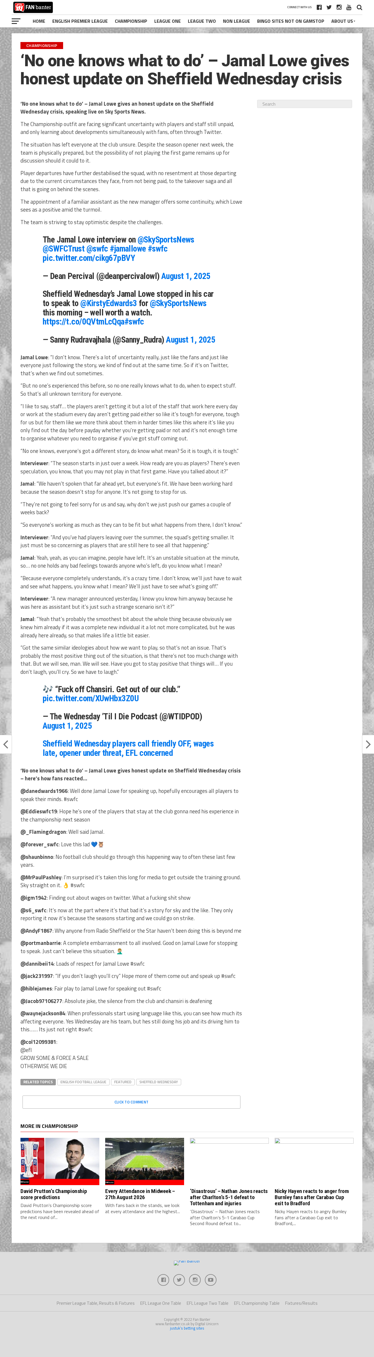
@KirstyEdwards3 (108, 303)
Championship (131, 21)
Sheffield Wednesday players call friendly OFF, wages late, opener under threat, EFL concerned (128, 748)
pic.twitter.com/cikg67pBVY (89, 258)
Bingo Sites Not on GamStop (290, 21)
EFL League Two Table (207, 1303)
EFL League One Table (160, 1303)
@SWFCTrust (63, 249)
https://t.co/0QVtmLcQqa (83, 322)
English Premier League (80, 21)
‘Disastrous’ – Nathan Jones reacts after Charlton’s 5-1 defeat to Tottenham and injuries (229, 1197)
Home (39, 21)
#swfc (157, 249)
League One (167, 21)
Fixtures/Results (301, 1303)
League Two (202, 21)
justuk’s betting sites (187, 1328)
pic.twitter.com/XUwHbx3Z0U (90, 698)
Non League (236, 21)
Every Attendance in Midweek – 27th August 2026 (140, 1194)
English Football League (83, 1082)
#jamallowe (128, 249)
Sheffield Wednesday (158, 1082)
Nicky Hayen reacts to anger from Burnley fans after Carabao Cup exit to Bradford (312, 1197)
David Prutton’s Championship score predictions (53, 1194)
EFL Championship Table (257, 1303)
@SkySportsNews (166, 240)
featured (122, 1082)
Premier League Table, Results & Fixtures (96, 1303)
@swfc (97, 249)
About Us (342, 21)
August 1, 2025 (186, 276)
